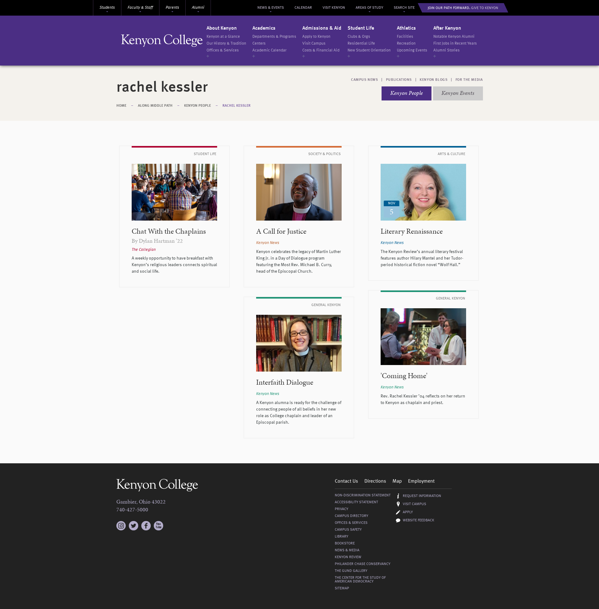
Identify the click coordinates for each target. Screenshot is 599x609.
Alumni (198, 8)
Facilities (405, 37)
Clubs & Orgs (359, 37)
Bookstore (345, 543)
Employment (421, 481)
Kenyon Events (457, 93)
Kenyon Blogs (433, 80)
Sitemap (342, 588)
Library (341, 536)
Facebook (146, 525)
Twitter (133, 525)
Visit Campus (313, 43)
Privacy (341, 509)
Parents (172, 8)
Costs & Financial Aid (320, 50)
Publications (399, 80)
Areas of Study (369, 8)
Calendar (303, 8)
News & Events (270, 8)
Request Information (422, 496)
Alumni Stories (446, 50)
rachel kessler (236, 106)
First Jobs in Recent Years (455, 43)
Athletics (406, 28)
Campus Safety (348, 530)
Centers (258, 43)
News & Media (347, 550)
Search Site (404, 8)
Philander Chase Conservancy (362, 564)
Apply (408, 512)
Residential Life (361, 43)
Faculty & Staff (140, 8)
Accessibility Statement (356, 502)
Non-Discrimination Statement (363, 495)
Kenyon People (406, 93)
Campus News (364, 80)
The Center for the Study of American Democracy (360, 579)
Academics (263, 28)
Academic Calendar (269, 50)
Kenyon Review (348, 557)
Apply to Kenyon (316, 37)
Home (121, 106)
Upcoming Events (412, 50)
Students (107, 8)
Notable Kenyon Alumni (454, 37)
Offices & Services (223, 50)
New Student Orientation (369, 50)
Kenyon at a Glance (223, 37)
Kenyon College (162, 40)
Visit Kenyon (334, 8)
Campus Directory (351, 516)
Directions (375, 481)
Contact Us (346, 481)
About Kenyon (222, 28)
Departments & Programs (274, 37)
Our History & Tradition (226, 43)
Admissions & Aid (321, 28)
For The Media (469, 80)
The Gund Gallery (351, 571)
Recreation (406, 43)
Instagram (121, 523)
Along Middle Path (155, 106)
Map (397, 481)
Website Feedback (418, 520)
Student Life (361, 28)
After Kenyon (447, 28)
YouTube (158, 525)
